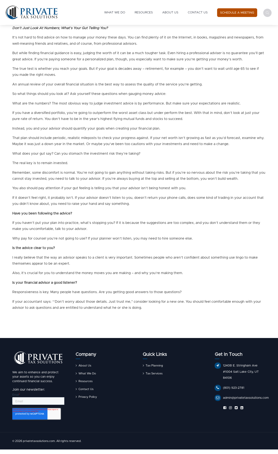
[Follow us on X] (235, 408)
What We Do (114, 12)
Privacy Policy (87, 397)
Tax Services (154, 373)
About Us (170, 12)
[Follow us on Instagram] (230, 408)
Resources (144, 12)
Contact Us (198, 12)
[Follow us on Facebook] (224, 408)
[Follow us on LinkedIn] (241, 408)
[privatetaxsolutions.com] (38, 359)
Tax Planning (154, 365)
